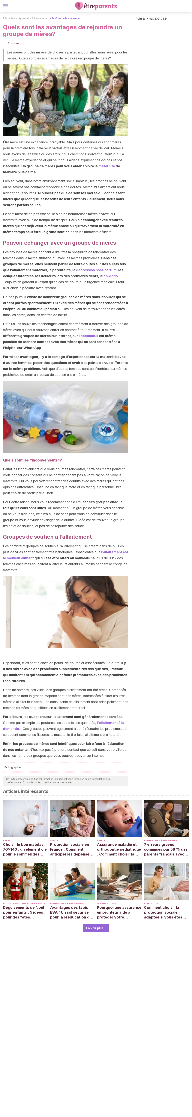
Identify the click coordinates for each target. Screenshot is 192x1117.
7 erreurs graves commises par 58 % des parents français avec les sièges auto (166, 849)
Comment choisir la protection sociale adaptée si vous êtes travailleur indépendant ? (165, 912)
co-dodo (111, 276)
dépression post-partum (96, 270)
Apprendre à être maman (33, 18)
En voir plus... (96, 928)
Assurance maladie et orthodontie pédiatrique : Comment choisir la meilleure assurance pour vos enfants (119, 849)
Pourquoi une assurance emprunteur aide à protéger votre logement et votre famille (119, 912)
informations (106, 903)
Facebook (87, 336)
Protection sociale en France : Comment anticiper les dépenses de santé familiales (71, 849)
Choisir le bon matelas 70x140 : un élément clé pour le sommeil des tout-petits (25, 849)
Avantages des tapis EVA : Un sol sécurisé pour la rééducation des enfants (72, 912)
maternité (106, 166)
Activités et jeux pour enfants (24, 903)
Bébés (6, 840)
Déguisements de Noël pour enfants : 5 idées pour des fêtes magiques (23, 912)
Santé (54, 840)
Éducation (9, 18)
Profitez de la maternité (66, 18)
